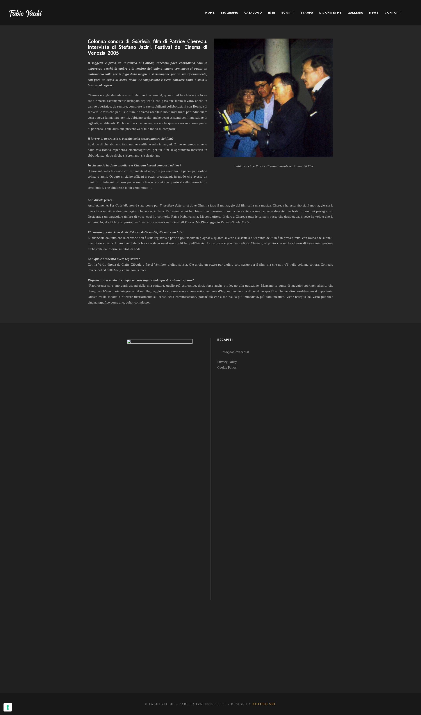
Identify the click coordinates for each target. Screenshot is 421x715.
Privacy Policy (227, 362)
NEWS (373, 12)
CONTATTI (393, 12)
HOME (209, 12)
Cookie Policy (227, 367)
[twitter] (165, 676)
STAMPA (306, 12)
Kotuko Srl (264, 704)
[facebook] (149, 676)
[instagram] (181, 676)
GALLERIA (355, 12)
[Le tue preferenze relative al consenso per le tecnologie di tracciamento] (8, 707)
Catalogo (253, 12)
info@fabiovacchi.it (235, 352)
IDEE (271, 12)
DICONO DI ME (330, 12)
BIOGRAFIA (229, 12)
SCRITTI (287, 12)
